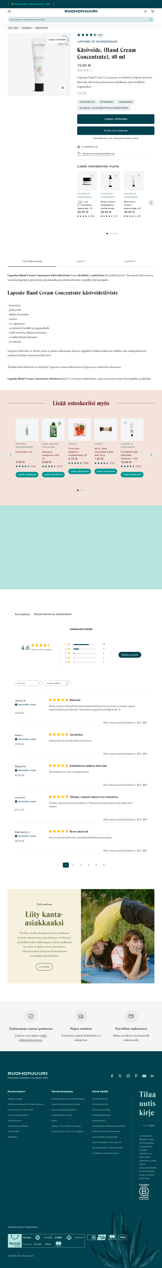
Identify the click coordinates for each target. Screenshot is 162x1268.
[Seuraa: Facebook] (112, 1076)
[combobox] (28, 683)
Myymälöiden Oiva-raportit (107, 1142)
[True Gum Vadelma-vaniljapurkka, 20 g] (79, 429)
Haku (54, 1120)
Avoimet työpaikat (17, 1115)
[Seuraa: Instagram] (128, 1076)
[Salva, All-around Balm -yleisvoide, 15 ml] (87, 181)
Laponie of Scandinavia (97, 41)
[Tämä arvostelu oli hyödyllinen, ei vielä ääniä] (138, 722)
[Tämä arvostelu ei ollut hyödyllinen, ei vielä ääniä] (144, 722)
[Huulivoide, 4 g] (27, 429)
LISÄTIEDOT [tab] (130, 261)
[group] (87, 196)
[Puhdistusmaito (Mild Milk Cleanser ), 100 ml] (132, 429)
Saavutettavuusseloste (104, 1137)
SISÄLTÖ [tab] (81, 261)
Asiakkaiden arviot (61, 1115)
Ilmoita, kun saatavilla (116, 130)
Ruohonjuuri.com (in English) (67, 1131)
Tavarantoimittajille (18, 1126)
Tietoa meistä (15, 1098)
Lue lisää (82, 92)
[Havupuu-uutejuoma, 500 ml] (53, 429)
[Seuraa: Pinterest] (136, 1076)
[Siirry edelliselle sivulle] (58, 865)
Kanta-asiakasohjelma (63, 1109)
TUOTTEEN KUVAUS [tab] (32, 261)
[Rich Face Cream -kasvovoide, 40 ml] (133, 181)
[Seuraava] (53, 4)
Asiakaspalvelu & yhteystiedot (67, 1098)
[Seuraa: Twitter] (120, 1076)
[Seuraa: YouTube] (144, 1076)
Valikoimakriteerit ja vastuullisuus (26, 1104)
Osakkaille (13, 1131)
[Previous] (80, 203)
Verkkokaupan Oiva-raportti (107, 1147)
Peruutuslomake (101, 1109)
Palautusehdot (100, 1104)
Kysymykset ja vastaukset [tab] (53, 614)
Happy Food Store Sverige (66, 1126)
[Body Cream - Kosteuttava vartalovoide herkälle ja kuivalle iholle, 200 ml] (110, 181)
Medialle (12, 1137)
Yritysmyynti (14, 1120)
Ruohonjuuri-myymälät (20, 1109)
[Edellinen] (8, 4)
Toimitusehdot (100, 1098)
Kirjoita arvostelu (130, 654)
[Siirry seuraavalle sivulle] (104, 865)
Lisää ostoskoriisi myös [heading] (98, 166)
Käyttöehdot (98, 1120)
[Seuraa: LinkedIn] (152, 1076)
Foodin (98, 444)
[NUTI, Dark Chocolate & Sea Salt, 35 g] (105, 429)
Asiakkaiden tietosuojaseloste (108, 1126)
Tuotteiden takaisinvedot (105, 1153)
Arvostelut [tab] (22, 614)
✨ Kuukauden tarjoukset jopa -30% (31, 4)
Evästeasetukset (101, 1115)
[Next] (151, 203)
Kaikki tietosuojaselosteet (106, 1131)
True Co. (73, 444)
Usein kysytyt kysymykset (65, 1104)
